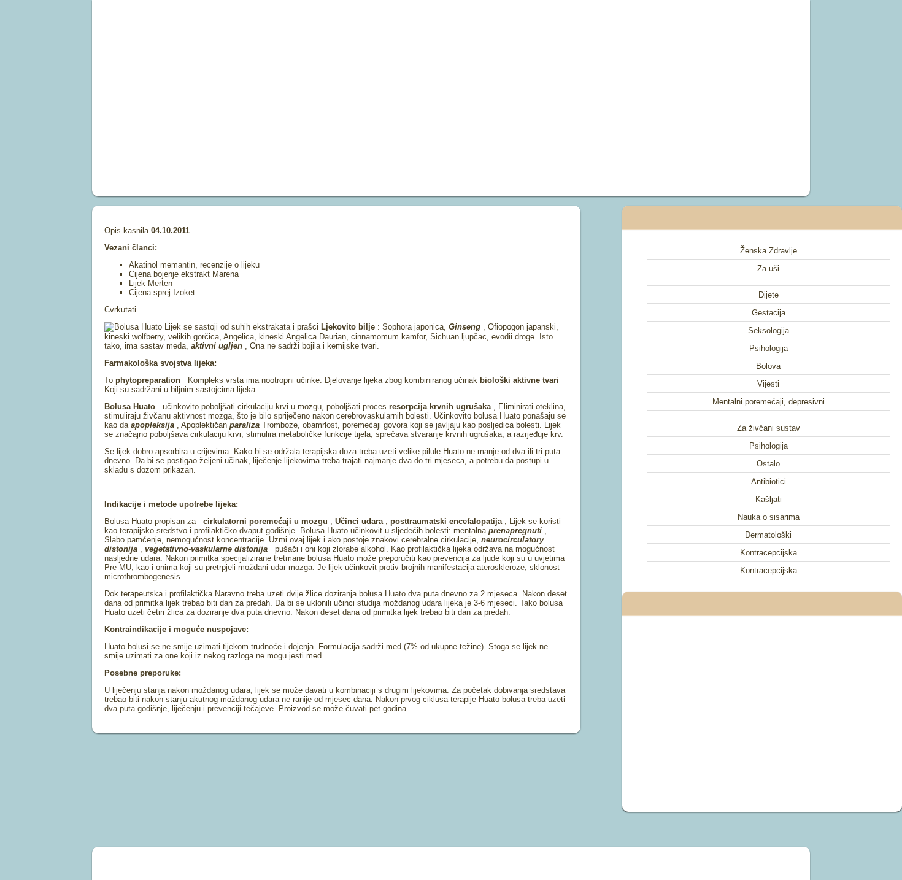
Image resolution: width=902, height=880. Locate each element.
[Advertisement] (312, 98)
